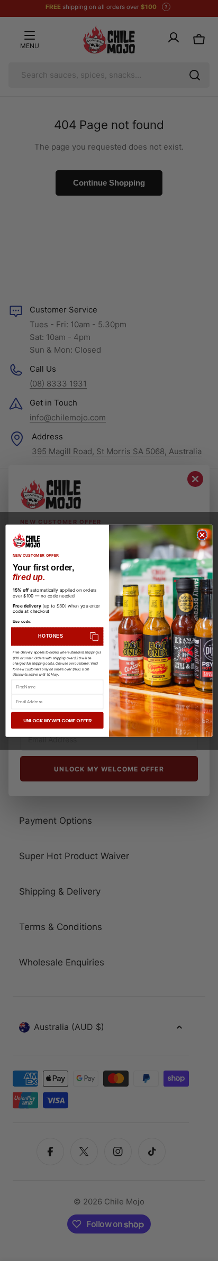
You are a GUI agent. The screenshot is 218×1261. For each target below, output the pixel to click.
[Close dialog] (202, 534)
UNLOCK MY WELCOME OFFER (57, 720)
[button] (57, 636)
